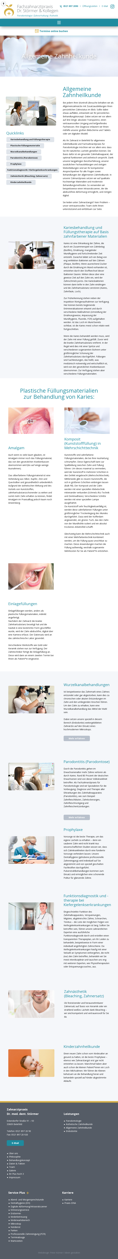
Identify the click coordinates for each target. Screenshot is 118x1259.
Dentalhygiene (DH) (20, 1203)
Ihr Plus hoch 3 (16, 1173)
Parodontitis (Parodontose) (23, 158)
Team (12, 1166)
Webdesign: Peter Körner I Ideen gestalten (59, 1252)
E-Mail (105, 6)
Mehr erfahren (77, 738)
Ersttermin (16, 1213)
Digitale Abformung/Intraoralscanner (29, 1206)
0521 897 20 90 (23, 1131)
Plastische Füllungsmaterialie (25, 145)
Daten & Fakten (17, 1163)
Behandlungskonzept (19, 1160)
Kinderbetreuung (19, 1216)
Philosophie (15, 1156)
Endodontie (71, 1131)
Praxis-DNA (70, 1203)
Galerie (12, 1170)
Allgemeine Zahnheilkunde (79, 1127)
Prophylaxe (16, 164)
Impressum (14, 1177)
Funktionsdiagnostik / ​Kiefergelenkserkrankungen (32, 170)
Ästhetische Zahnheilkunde (79, 1124)
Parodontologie (73, 1120)
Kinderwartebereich (20, 1220)
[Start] (31, 10)
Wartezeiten (17, 1240)
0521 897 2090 (70, 6)
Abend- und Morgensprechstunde (27, 1199)
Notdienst (15, 1227)
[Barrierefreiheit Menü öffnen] (3, 3)
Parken (14, 1230)
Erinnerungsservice (20, 1209)
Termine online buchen (53, 31)
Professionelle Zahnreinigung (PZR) (28, 1233)
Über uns (13, 1153)
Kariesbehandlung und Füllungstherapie (30, 139)
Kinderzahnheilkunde (20, 182)
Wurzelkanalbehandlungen (23, 151)
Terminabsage (18, 1237)
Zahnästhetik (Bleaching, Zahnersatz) (29, 176)
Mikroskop (16, 1223)
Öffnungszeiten (89, 6)
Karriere (68, 1199)
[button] (59, 22)
